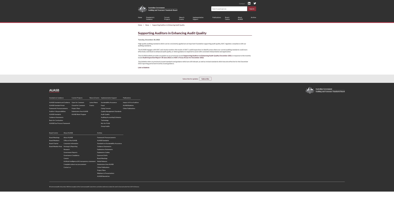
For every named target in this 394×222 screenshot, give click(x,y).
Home (140, 17)
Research (67, 149)
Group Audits (105, 126)
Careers (66, 158)
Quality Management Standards (111, 111)
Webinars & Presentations (105, 173)
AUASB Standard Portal (56, 105)
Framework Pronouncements (58, 108)
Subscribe (205, 79)
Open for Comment (78, 102)
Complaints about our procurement (75, 164)
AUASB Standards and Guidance (59, 102)
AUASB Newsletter (103, 176)
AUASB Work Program (79, 114)
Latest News (94, 102)
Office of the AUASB (70, 140)
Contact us (67, 167)
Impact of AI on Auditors (131, 102)
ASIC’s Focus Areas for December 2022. (189, 57)
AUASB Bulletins (128, 105)
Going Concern (106, 108)
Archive (253, 17)
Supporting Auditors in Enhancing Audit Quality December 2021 (207, 56)
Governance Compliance (71, 155)
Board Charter (53, 143)
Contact (242, 4)
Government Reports (70, 152)
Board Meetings (54, 137)
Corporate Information (71, 143)
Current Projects (167, 18)
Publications (216, 17)
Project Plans (76, 108)
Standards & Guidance (150, 18)
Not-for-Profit (105, 123)
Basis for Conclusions (56, 120)
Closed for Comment (78, 105)
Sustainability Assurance (109, 102)
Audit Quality (105, 114)
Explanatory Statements (105, 149)
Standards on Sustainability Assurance (109, 143)
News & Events (181, 18)
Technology (105, 120)
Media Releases (102, 161)
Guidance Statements (56, 117)
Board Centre (227, 18)
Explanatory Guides (103, 152)
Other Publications (129, 108)
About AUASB (240, 18)
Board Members (54, 140)
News (147, 25)
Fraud (103, 105)
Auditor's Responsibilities (57, 111)
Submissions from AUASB (80, 111)
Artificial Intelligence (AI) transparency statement (80, 161)
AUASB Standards (55, 114)
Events (92, 105)
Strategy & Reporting (70, 146)
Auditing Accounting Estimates (111, 117)
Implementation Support (198, 18)
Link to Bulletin (143, 67)
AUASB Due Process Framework (59, 123)
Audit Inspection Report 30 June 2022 (157, 57)
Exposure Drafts (102, 155)
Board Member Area (55, 146)
